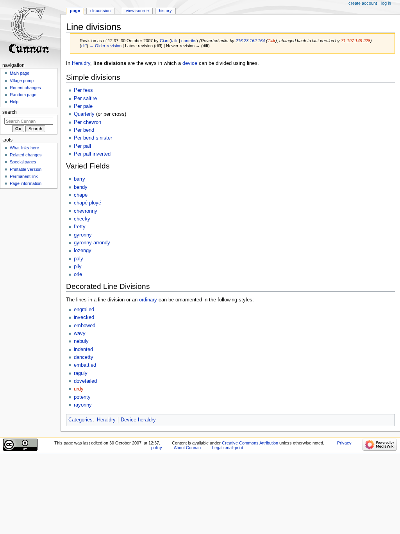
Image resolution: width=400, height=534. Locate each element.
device (189, 63)
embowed (84, 325)
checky (82, 219)
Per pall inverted (92, 154)
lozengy (82, 250)
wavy (80, 333)
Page (75, 10)
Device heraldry (138, 420)
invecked (84, 317)
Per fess (83, 90)
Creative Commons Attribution (250, 443)
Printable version (25, 169)
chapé (81, 195)
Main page (19, 73)
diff (84, 45)
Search (9, 112)
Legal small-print (227, 447)
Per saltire (85, 98)
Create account (362, 3)
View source (137, 10)
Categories (80, 420)
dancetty (83, 357)
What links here (24, 147)
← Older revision (105, 45)
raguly (81, 373)
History (165, 10)
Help (14, 101)
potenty (82, 397)
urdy (79, 389)
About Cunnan (187, 447)
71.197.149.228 (355, 40)
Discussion (100, 10)
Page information (25, 183)
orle (78, 274)
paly (78, 259)
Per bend (84, 130)
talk (174, 40)
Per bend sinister (93, 138)
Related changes (26, 154)
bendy (81, 187)
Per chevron (87, 122)
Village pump (22, 80)
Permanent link (24, 176)
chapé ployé (87, 203)
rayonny (83, 405)
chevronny (85, 211)
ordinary (148, 300)
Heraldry (81, 63)
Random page (23, 94)
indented (83, 349)
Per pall (82, 146)
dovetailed (85, 381)
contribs (188, 40)
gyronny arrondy (92, 242)
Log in (386, 3)
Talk (271, 40)
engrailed (84, 309)
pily (78, 266)
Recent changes (25, 87)
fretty (80, 226)
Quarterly (84, 114)
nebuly (81, 341)
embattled (85, 365)
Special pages (23, 161)
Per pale (83, 106)
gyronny (83, 235)
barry (79, 179)
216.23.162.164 (250, 40)
